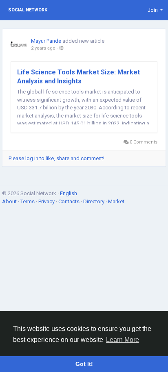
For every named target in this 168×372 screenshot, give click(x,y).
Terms (28, 201)
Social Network (27, 10)
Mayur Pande (46, 41)
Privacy (47, 201)
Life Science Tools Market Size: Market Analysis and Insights (78, 76)
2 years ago (43, 48)
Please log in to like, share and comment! (56, 158)
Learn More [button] (122, 339)
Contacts (69, 201)
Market (116, 201)
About (10, 201)
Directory (94, 201)
